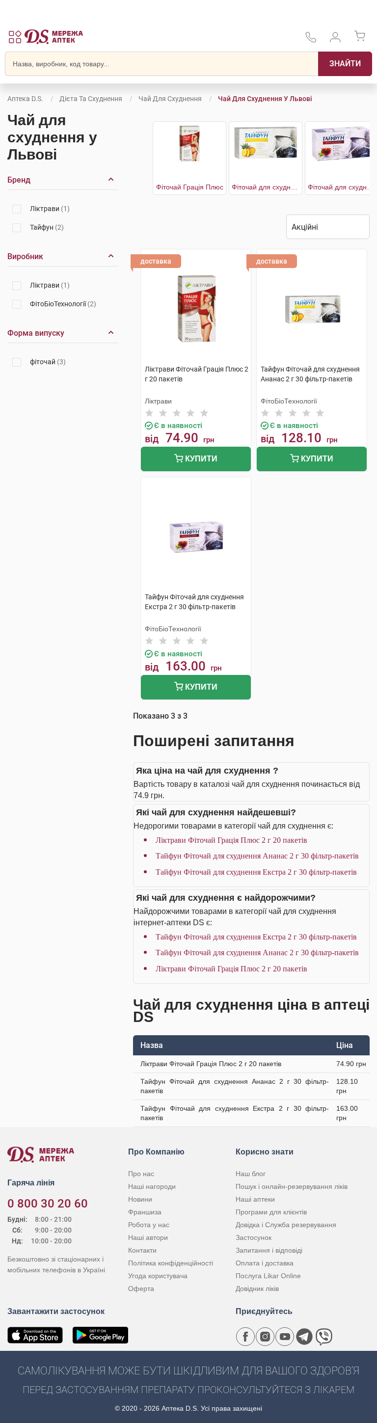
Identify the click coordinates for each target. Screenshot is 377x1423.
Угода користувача (158, 1276)
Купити (200, 459)
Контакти (142, 1250)
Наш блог (251, 1174)
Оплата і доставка (265, 1263)
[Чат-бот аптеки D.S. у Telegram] (304, 1336)
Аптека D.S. (25, 99)
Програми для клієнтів (271, 1212)
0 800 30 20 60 (47, 1203)
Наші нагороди (152, 1186)
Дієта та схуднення (90, 99)
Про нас (141, 1174)
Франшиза (145, 1212)
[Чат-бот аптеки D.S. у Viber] (324, 1336)
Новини (140, 1199)
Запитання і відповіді (269, 1250)
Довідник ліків (257, 1288)
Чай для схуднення (170, 99)
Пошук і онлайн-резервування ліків (292, 1186)
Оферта (141, 1288)
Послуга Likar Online (268, 1276)
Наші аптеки (255, 1199)
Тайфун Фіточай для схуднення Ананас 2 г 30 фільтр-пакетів (257, 856)
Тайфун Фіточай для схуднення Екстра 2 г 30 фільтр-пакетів (256, 872)
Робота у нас (148, 1225)
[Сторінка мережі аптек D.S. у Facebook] (245, 1336)
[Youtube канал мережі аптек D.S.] (285, 1336)
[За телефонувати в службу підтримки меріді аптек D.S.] (311, 40)
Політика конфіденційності (170, 1263)
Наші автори (148, 1237)
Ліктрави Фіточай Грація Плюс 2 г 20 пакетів (231, 840)
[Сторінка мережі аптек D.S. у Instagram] (265, 1336)
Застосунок (253, 1237)
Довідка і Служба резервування (286, 1225)
